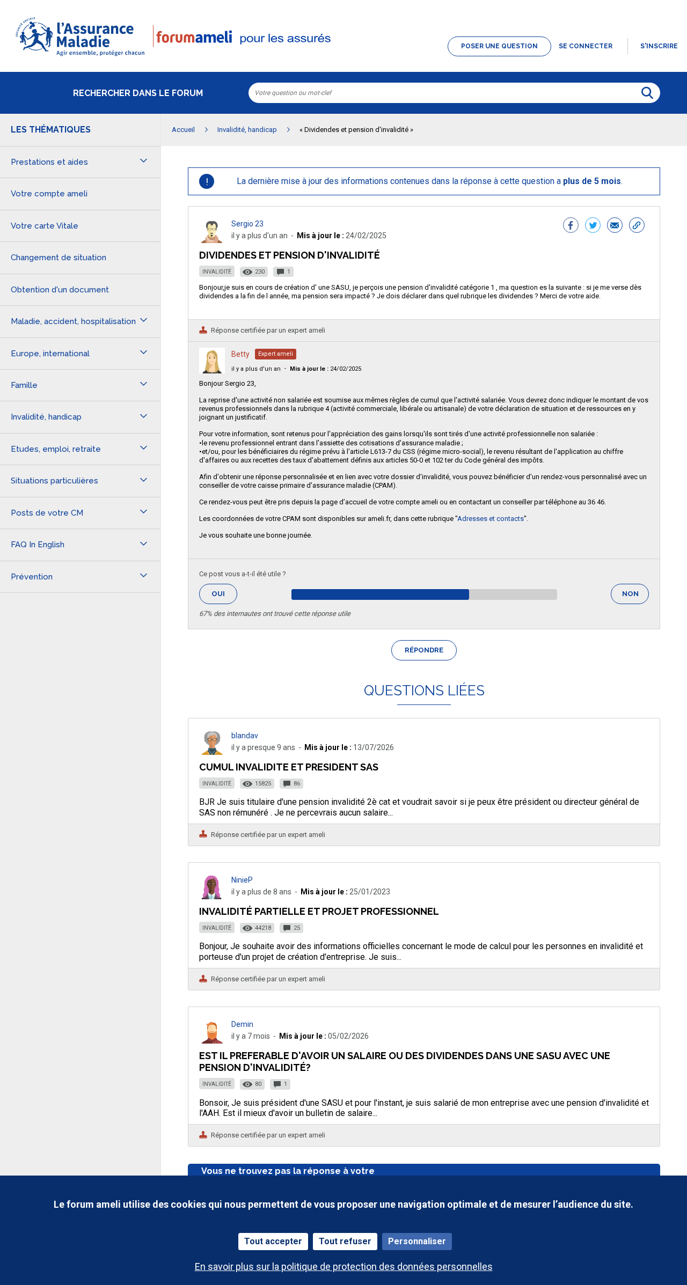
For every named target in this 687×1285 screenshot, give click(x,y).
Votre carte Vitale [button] (44, 226)
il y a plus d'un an (256, 368)
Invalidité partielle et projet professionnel (319, 911)
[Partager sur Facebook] (571, 226)
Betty (240, 354)
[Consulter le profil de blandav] (212, 752)
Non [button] (635, 597)
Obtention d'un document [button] (60, 290)
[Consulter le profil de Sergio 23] (212, 240)
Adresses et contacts (490, 519)
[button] (343, 57)
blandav (244, 735)
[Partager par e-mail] (615, 226)
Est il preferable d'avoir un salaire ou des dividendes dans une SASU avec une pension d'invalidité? (404, 1061)
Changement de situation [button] (58, 257)
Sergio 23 (247, 223)
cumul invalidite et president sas (288, 767)
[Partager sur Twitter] (593, 226)
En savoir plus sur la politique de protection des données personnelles (344, 1266)
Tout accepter (273, 1241)
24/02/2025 (325, 368)
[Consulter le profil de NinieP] (212, 896)
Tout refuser (345, 1241)
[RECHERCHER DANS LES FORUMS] (647, 93)
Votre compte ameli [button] (49, 194)
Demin (242, 1024)
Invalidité (216, 272)
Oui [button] (224, 594)
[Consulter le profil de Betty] (212, 370)
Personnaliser (417, 1241)
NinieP (242, 880)
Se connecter (585, 46)
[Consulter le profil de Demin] (212, 1041)
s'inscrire (659, 46)
